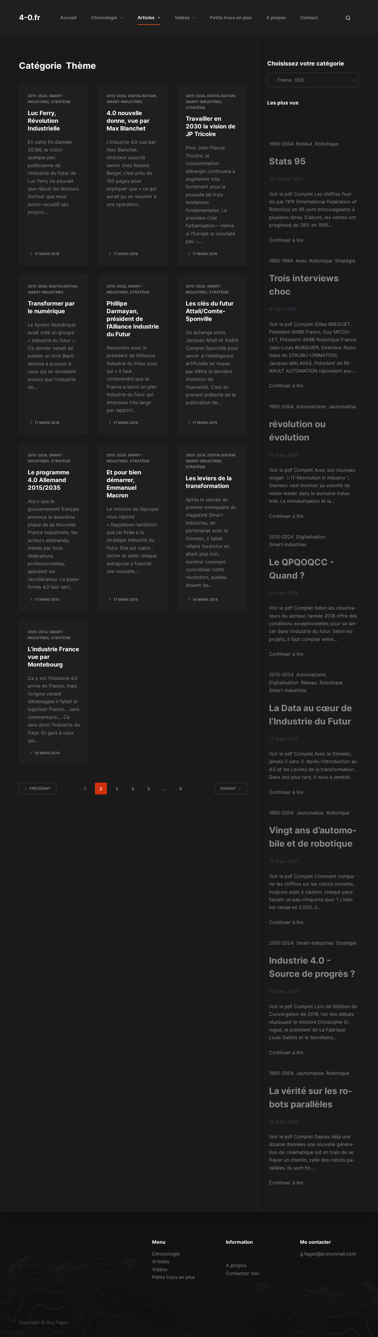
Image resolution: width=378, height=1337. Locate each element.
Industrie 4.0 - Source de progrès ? (312, 967)
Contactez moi (242, 1273)
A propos (276, 17)
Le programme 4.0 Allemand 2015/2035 (48, 480)
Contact (309, 17)
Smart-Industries (124, 101)
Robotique (326, 144)
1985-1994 (281, 261)
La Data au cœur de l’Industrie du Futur (310, 715)
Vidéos (182, 17)
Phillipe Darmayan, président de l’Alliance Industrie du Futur (133, 319)
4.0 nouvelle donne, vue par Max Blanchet (128, 121)
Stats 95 (287, 161)
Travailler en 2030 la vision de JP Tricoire (210, 126)
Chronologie (104, 17)
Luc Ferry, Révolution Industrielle (44, 121)
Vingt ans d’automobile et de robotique (312, 837)
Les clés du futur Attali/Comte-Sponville (210, 311)
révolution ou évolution (297, 431)
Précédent (40, 788)
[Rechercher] (348, 18)
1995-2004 (281, 144)
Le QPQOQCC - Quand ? (301, 569)
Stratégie (61, 101)
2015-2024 (37, 96)
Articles (146, 17)
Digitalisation (142, 96)
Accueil (68, 17)
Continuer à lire (286, 240)
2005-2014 (195, 455)
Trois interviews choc (304, 285)
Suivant (228, 788)
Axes (301, 261)
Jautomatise (342, 406)
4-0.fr (29, 17)
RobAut (304, 144)
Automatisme (311, 406)
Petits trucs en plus (231, 17)
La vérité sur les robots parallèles (310, 1097)
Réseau (309, 682)
